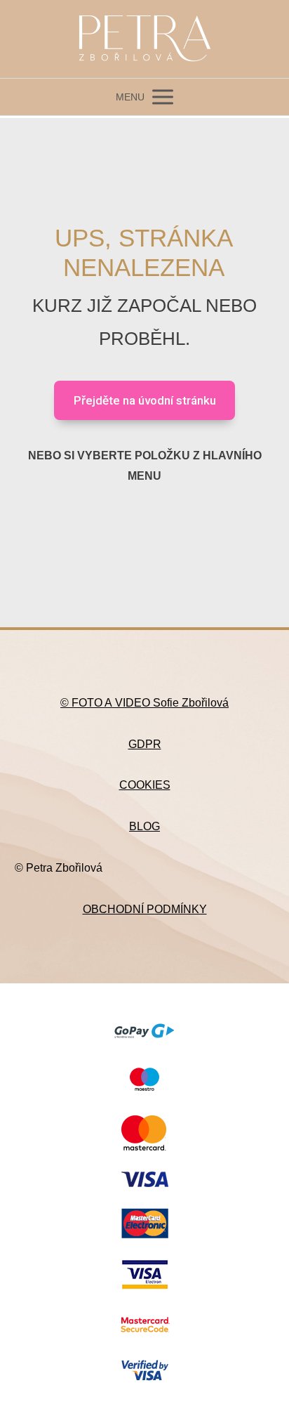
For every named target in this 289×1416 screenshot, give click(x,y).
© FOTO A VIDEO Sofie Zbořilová (144, 703)
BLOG (144, 826)
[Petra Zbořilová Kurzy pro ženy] (144, 39)
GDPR (144, 744)
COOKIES (144, 785)
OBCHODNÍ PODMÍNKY (145, 909)
